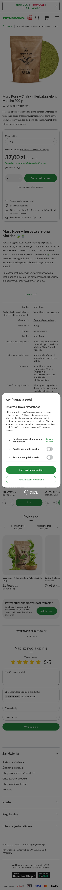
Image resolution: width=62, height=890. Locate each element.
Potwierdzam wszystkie (31, 469)
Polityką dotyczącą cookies (34, 415)
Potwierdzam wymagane (31, 479)
